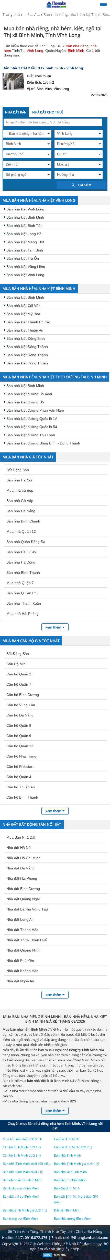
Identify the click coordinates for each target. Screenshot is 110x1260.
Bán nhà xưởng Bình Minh (72, 1218)
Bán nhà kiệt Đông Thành (27, 347)
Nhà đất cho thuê (47, 112)
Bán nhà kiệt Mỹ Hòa (23, 314)
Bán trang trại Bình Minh (20, 1218)
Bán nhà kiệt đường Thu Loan (30, 435)
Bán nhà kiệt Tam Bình (24, 250)
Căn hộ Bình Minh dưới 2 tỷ (73, 1147)
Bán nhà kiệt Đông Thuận (27, 363)
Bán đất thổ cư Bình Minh (21, 1196)
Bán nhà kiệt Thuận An (24, 330)
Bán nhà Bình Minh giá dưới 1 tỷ (76, 1163)
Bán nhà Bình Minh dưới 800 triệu (26, 1163)
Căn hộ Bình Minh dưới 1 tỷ (22, 1147)
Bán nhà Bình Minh (67, 1155)
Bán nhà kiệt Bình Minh (25, 217)
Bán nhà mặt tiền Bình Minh (22, 1180)
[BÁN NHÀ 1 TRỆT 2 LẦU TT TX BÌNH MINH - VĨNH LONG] (13, 82)
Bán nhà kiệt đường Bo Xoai (29, 394)
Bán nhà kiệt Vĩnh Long (25, 209)
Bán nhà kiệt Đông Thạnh (27, 355)
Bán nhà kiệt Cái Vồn (23, 306)
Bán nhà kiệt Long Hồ (23, 234)
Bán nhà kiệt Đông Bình (25, 338)
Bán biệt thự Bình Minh (70, 1180)
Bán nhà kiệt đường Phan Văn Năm (35, 410)
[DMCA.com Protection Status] (55, 1256)
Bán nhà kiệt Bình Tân (24, 226)
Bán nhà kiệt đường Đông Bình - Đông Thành (43, 443)
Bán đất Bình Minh (67, 1188)
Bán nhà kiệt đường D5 (25, 402)
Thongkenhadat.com (56, 5)
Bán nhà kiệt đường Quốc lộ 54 (31, 427)
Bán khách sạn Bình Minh (21, 1188)
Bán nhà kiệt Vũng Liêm (25, 267)
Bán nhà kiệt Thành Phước (28, 322)
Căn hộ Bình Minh (66, 1139)
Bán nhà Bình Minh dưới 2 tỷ (23, 1172)
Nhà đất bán (16, 112)
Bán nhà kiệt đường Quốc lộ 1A (31, 418)
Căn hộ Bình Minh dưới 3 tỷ (22, 1155)
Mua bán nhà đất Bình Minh (22, 1139)
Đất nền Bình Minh (67, 1210)
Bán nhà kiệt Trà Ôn (22, 258)
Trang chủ (11, 14)
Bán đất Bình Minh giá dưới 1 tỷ (25, 1210)
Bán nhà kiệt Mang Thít (25, 242)
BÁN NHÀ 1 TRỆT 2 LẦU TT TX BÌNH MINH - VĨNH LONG (43, 68)
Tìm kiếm (84, 185)
